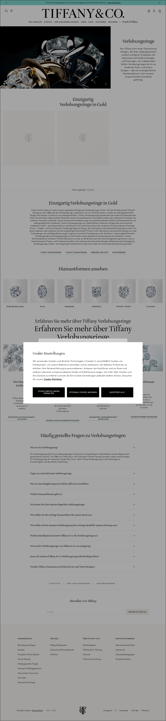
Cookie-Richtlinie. (53, 379)
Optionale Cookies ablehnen (83, 392)
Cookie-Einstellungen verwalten (49, 392)
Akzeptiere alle (117, 392)
